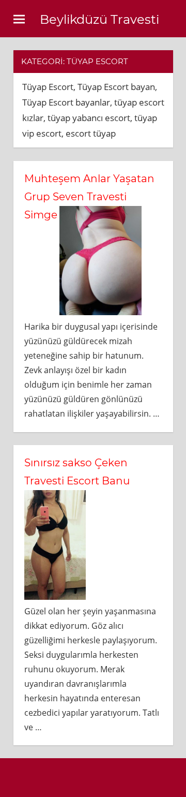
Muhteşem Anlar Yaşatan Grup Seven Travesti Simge (89, 196)
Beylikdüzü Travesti (99, 19)
